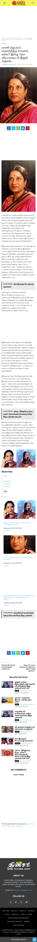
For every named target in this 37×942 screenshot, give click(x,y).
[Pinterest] (28, 128)
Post (5, 476)
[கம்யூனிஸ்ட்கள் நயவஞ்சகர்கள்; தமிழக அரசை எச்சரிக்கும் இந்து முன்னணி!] (7, 713)
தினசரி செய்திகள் (25, 690)
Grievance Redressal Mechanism (18, 918)
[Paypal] (16, 902)
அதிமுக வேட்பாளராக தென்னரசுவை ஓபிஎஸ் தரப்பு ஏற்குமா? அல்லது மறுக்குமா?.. (28, 668)
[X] (13, 128)
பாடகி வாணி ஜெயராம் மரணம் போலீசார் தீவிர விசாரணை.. (18, 558)
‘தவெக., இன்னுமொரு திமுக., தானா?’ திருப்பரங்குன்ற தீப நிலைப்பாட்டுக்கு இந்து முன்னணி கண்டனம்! (22, 754)
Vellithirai (27, 921)
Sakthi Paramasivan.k (9, 64)
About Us (14, 911)
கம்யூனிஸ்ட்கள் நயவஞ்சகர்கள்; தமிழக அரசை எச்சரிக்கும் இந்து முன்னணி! (23, 714)
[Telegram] (23, 128)
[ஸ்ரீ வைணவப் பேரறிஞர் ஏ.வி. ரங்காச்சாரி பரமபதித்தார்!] (7, 729)
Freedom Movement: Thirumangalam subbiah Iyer (8, 667)
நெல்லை (16, 704)
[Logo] (18, 869)
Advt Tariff (5, 911)
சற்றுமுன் (6, 605)
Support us (15, 914)
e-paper (29, 914)
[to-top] (35, 939)
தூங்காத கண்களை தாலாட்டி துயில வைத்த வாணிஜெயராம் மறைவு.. (17, 523)
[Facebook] (9, 128)
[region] (18, 146)
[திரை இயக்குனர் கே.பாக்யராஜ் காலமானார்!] (7, 741)
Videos (23, 914)
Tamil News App (18, 925)
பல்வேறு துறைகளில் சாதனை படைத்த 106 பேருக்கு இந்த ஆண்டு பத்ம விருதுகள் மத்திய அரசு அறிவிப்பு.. (19, 597)
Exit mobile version (18, 939)
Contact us (22, 911)
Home (3, 38)
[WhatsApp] (18, 128)
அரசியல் (16, 690)
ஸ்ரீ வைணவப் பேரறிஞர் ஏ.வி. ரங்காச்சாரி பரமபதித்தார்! (25, 728)
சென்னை (20, 38)
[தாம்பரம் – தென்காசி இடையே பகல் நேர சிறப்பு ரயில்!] (7, 700)
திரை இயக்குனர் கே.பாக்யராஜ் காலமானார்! (24, 740)
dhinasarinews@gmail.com (22, 890)
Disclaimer (31, 911)
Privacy (7, 914)
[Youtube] (27, 902)
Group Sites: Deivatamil (14, 921)
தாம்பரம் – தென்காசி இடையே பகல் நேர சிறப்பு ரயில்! (23, 700)
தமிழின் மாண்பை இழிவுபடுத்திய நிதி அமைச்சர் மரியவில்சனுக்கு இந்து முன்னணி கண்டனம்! (25, 685)
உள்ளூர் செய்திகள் (11, 38)
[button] (4, 3)
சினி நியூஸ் (17, 743)
